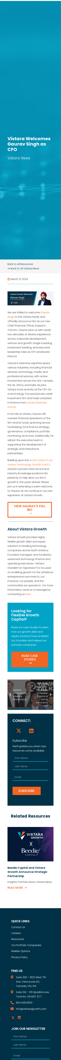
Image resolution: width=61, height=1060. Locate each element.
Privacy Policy (19, 957)
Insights (12, 882)
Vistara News (19, 158)
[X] (19, 731)
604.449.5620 (24, 1002)
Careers (16, 933)
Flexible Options (20, 951)
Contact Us (18, 927)
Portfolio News (26, 882)
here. (28, 594)
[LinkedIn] (31, 731)
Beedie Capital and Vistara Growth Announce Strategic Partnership (27, 872)
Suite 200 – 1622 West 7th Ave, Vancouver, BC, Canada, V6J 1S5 (31, 981)
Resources (17, 939)
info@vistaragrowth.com (31, 1009)
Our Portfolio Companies (26, 945)
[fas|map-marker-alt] (13, 977)
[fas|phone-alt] (13, 1002)
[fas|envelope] (13, 1009)
